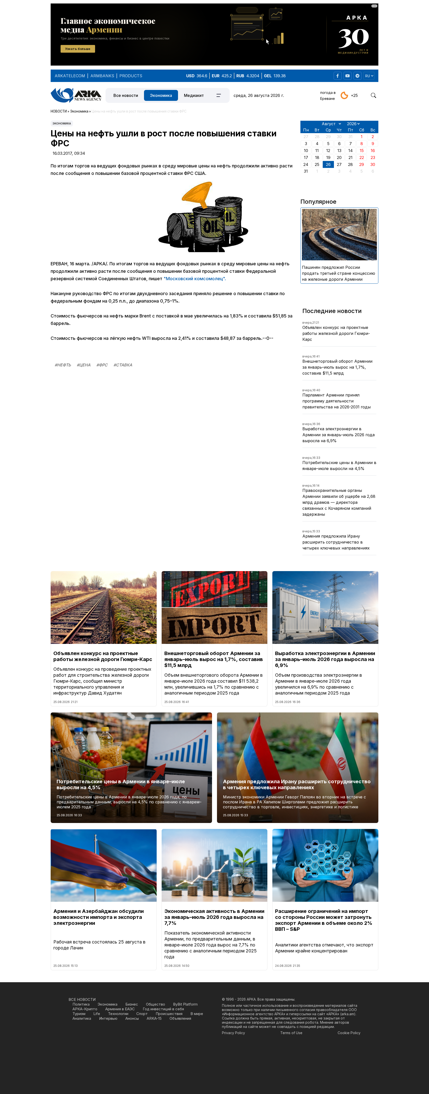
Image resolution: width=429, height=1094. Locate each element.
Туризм (78, 1013)
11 (317, 150)
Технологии (118, 1013)
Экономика (161, 95)
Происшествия (169, 1013)
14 (350, 150)
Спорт (142, 1013)
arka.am (347, 1014)
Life (96, 1013)
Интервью (108, 1018)
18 (317, 157)
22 (361, 157)
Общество (155, 1004)
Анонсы (132, 1018)
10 (306, 150)
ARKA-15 (154, 1018)
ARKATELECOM (70, 75)
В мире (196, 1013)
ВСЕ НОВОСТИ (82, 999)
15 (362, 150)
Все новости (125, 95)
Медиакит (194, 95)
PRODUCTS (130, 75)
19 (328, 157)
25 (317, 164)
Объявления (180, 1018)
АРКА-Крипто (84, 1009)
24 (305, 164)
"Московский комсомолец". (195, 278)
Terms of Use (291, 1033)
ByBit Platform (185, 1004)
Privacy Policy (233, 1033)
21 (351, 157)
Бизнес (131, 1004)
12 (328, 150)
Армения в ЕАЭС (120, 1009)
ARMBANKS (102, 75)
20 (339, 157)
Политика (81, 1004)
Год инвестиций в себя (163, 1009)
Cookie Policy (349, 1033)
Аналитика (81, 1018)
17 (306, 157)
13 (339, 150)
